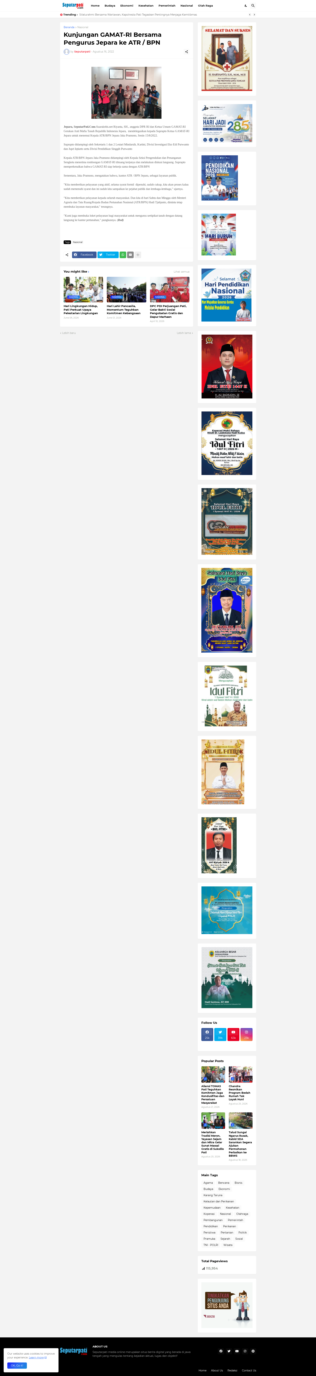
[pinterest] (253, 1351)
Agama (208, 1182)
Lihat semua (181, 271)
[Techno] (246, 1043)
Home (95, 5)
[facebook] (221, 1351)
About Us (217, 1370)
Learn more (36, 1357)
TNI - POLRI (211, 1245)
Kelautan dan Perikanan (219, 1201)
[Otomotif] (233, 1043)
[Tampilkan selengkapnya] (138, 255)
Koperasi (209, 1214)
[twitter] (229, 1351)
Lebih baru (69, 333)
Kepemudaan (212, 1207)
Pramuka (209, 1238)
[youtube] (237, 1351)
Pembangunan (213, 1220)
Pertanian (227, 1232)
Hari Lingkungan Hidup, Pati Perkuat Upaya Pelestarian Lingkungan (81, 309)
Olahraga (242, 1214)
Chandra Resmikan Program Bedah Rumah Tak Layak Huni (239, 1093)
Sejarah (225, 1238)
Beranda (69, 27)
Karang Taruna (213, 1195)
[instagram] (245, 1351)
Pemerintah (167, 5)
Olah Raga (205, 5)
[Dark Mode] (246, 6)
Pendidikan (211, 1226)
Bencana (223, 1182)
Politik (242, 1232)
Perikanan (229, 1226)
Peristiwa (209, 1232)
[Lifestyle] (207, 1043)
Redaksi (232, 1370)
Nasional (186, 5)
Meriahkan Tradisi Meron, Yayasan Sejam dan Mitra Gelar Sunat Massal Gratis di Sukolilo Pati (212, 1142)
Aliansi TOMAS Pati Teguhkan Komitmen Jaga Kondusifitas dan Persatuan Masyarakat (212, 1094)
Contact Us (249, 1370)
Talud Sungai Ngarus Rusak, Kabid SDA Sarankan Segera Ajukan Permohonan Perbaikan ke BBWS (240, 1144)
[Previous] (250, 14)
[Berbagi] (186, 52)
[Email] (130, 255)
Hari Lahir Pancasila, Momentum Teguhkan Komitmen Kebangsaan (123, 309)
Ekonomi (126, 5)
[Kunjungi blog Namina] (227, 1327)
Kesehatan (145, 5)
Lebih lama (184, 333)
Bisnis (238, 1182)
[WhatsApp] (123, 255)
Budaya (110, 5)
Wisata (227, 1245)
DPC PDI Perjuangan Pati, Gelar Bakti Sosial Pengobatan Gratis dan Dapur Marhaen (168, 311)
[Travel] (220, 1043)
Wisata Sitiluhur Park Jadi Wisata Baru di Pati (108, 14)
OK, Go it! (17, 1365)
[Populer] (220, 1046)
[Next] (254, 14)
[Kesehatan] (207, 1046)
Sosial (239, 1238)
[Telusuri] (253, 6)
